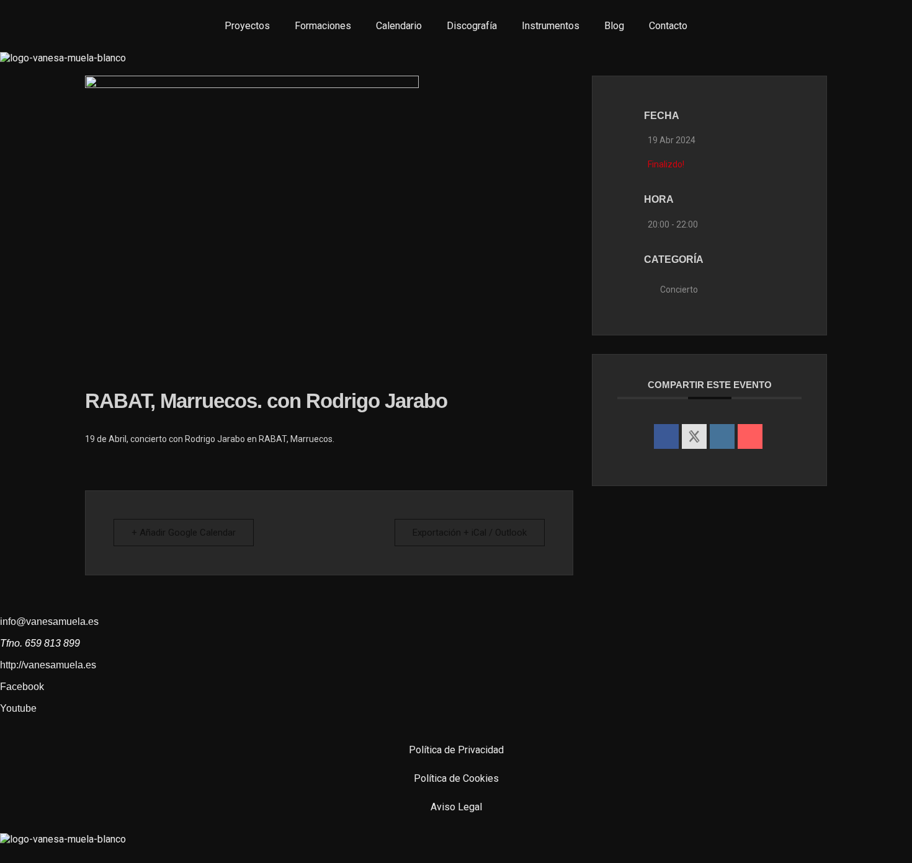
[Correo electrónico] (750, 436)
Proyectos (247, 26)
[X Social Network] (694, 436)
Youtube (18, 708)
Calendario (399, 26)
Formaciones (323, 26)
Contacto (668, 26)
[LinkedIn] (722, 436)
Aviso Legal (456, 807)
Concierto (679, 289)
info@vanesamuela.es (49, 621)
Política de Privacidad (456, 750)
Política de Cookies (456, 778)
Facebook (22, 686)
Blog (614, 26)
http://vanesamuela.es (48, 665)
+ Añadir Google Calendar (184, 532)
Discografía (472, 26)
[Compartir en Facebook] (666, 436)
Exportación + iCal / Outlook (470, 532)
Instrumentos (550, 26)
